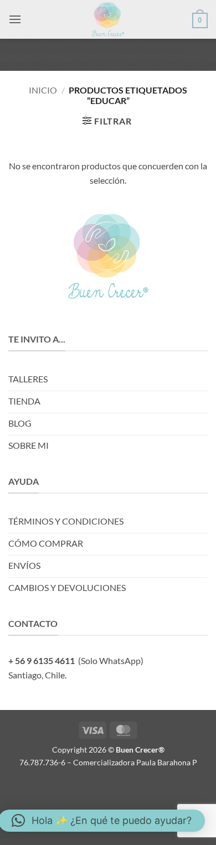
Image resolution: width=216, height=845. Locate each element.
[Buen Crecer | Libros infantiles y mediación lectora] (108, 19)
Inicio (43, 90)
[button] (15, 19)
